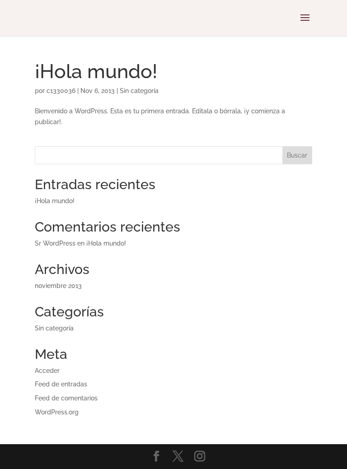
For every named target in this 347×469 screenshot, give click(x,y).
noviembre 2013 (58, 285)
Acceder (47, 370)
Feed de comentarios (66, 398)
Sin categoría (139, 90)
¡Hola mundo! (96, 71)
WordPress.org (57, 412)
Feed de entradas (61, 384)
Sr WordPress (55, 243)
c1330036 (61, 90)
